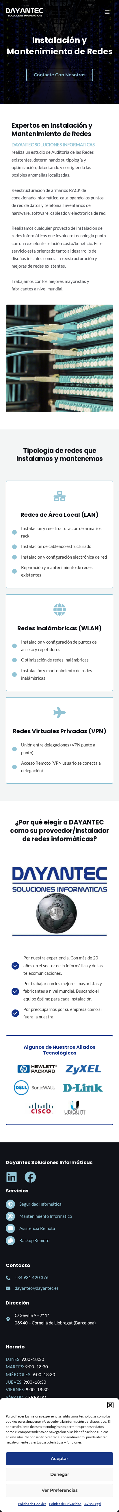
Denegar (59, 1474)
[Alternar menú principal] (107, 12)
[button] (110, 1405)
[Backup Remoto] (27, 1240)
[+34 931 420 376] (27, 1277)
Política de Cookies (32, 1504)
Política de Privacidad (65, 1504)
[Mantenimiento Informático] (39, 1216)
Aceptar (59, 1458)
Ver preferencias (60, 1490)
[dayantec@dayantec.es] (32, 1288)
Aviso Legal (92, 1504)
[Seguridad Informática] (34, 1204)
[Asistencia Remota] (30, 1228)
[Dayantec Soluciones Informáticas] (24, 12)
